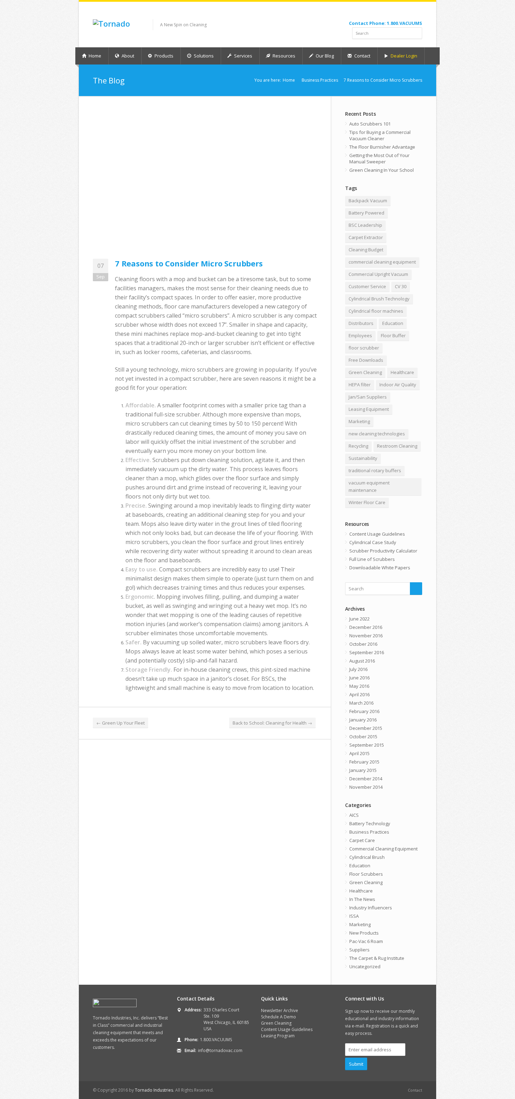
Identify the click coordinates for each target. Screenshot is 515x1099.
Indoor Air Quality (397, 384)
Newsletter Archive (279, 1010)
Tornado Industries (154, 1090)
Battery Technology (369, 823)
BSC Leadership (365, 225)
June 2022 (359, 619)
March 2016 (361, 703)
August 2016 (362, 661)
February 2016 (364, 711)
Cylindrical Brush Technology (379, 299)
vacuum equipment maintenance (369, 486)
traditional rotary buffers (375, 470)
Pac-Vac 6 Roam (366, 941)
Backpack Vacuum (368, 200)
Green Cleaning (365, 372)
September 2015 (366, 745)
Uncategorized (364, 966)
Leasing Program (278, 1036)
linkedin (417, 12)
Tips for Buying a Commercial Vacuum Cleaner (380, 135)
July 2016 (358, 669)
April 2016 (359, 694)
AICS (354, 815)
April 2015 (359, 753)
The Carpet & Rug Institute (376, 958)
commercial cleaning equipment (382, 262)
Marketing (359, 421)
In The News (362, 899)
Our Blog (324, 56)
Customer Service (367, 286)
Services (242, 56)
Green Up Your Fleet (120, 723)
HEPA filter (360, 384)
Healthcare (402, 372)
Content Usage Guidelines (377, 534)
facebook (400, 12)
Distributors (361, 323)
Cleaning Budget (366, 249)
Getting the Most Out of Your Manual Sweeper (379, 158)
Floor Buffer (393, 335)
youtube (408, 12)
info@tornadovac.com (220, 1050)
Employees (360, 335)
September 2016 (366, 652)
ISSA (354, 916)
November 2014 (366, 787)
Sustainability (363, 458)
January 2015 (363, 770)
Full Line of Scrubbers (372, 559)
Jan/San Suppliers (368, 397)
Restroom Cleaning (397, 446)
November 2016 (366, 635)
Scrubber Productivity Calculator (383, 551)
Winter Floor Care (367, 502)
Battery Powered (366, 213)
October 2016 (363, 644)
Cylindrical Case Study (372, 542)
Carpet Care (362, 840)
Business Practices (320, 80)
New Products (364, 933)
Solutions (203, 56)
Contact (361, 56)
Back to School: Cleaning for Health (272, 723)
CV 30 (400, 286)
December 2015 (365, 728)
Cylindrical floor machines (376, 311)
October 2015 (363, 736)
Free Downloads (366, 360)
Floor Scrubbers (366, 874)
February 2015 (364, 762)
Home (94, 56)
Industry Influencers (370, 907)
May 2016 (359, 686)
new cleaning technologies (377, 433)
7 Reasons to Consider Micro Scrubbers (189, 263)
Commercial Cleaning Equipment (383, 849)
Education (392, 323)
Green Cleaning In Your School (381, 170)
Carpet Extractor (366, 237)
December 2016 (365, 627)
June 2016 (359, 677)
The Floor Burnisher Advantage (382, 147)
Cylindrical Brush (367, 857)
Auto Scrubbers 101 (370, 124)
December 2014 (365, 778)
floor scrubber (364, 348)
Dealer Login (403, 56)
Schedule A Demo (278, 1017)
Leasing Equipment (369, 409)
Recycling (358, 446)
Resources (283, 56)
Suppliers (359, 950)
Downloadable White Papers (379, 567)
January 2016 (363, 720)
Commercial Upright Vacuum (378, 274)
